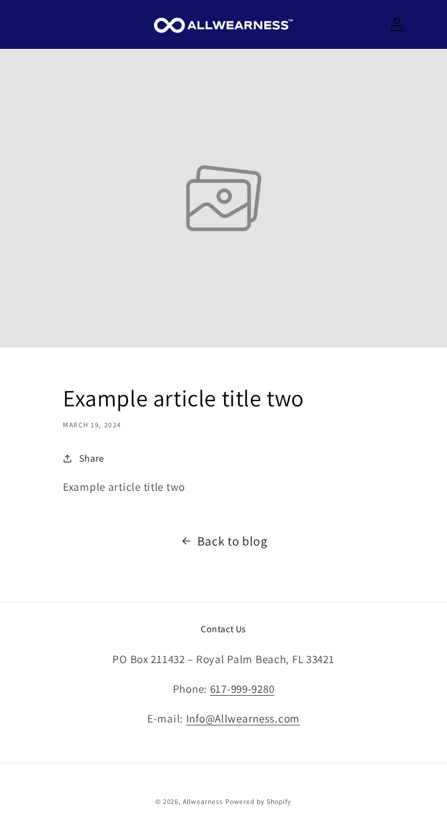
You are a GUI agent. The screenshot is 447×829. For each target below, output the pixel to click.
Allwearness (203, 801)
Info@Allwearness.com (243, 718)
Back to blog (232, 541)
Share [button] (91, 458)
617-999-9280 (242, 688)
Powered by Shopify (258, 801)
